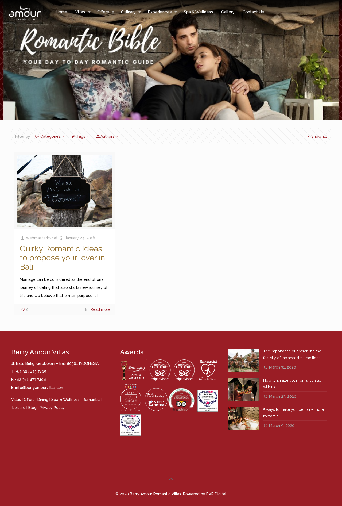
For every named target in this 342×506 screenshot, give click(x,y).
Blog (32, 407)
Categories (50, 136)
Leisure (18, 407)
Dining (42, 399)
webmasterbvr (39, 238)
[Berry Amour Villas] (25, 12)
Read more (101, 309)
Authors (107, 136)
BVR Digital (216, 494)
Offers (29, 399)
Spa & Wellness (65, 399)
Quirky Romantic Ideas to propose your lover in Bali (62, 257)
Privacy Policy (52, 407)
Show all (319, 136)
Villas (16, 399)
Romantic (91, 399)
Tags (80, 136)
